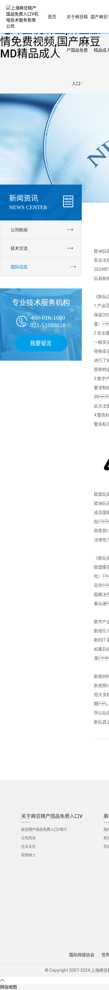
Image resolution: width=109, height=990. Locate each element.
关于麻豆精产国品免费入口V (51, 816)
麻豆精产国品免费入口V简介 (44, 830)
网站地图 (8, 987)
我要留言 (41, 343)
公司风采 (28, 838)
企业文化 (28, 847)
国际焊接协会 (81, 954)
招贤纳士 (28, 855)
